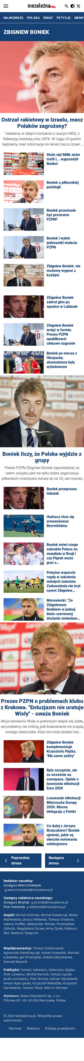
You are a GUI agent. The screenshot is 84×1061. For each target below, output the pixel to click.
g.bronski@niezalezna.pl (49, 902)
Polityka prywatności (60, 1028)
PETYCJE (64, 18)
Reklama (33, 1028)
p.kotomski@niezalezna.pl (46, 907)
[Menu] (6, 6)
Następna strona (56, 860)
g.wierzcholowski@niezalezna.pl (28, 890)
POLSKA (33, 18)
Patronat (15, 1028)
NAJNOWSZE (14, 18)
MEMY (79, 18)
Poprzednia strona (20, 860)
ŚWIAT (48, 18)
